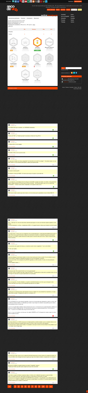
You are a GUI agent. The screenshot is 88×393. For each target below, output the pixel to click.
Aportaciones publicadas (14, 18)
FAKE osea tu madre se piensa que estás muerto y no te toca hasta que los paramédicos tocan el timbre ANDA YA (31, 192)
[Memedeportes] (16, 1)
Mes (44, 29)
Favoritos (23, 18)
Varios (72, 22)
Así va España (65, 16)
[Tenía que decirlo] (41, 1)
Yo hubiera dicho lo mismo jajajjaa (15, 144)
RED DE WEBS (8, 1)
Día (24, 29)
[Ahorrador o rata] (44, 1)
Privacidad (71, 87)
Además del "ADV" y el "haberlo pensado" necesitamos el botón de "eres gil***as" (24, 135)
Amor (72, 14)
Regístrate (70, 1)
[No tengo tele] (36, 1)
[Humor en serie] (31, 1)
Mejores (57, 9)
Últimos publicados (51, 9)
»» (51, 386)
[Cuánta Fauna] (33, 1)
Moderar (79, 9)
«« (9, 386)
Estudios (63, 18)
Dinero (72, 16)
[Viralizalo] (46, 1)
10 (43, 386)
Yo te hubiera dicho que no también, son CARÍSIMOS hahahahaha (21, 127)
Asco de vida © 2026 (77, 88)
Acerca (63, 87)
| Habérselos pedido (70, 81)
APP (80, 87)
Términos (67, 87)
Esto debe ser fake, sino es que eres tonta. (16, 152)
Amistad (63, 14)
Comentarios (29, 18)
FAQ (78, 87)
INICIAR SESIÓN (78, 1)
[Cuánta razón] (13, 1)
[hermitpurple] (9, 125)
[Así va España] (21, 1)
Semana (34, 29)
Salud (72, 20)
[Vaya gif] (38, 1)
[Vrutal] (26, 1)
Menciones (36, 18)
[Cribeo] (28, 1)
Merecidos (63, 9)
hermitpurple (13, 124)
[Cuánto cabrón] (23, 1)
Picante (63, 20)
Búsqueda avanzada (64, 69)
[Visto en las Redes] (18, 1)
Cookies (75, 87)
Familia (73, 18)
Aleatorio (68, 9)
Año (51, 29)
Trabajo (63, 22)
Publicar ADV (74, 9)
